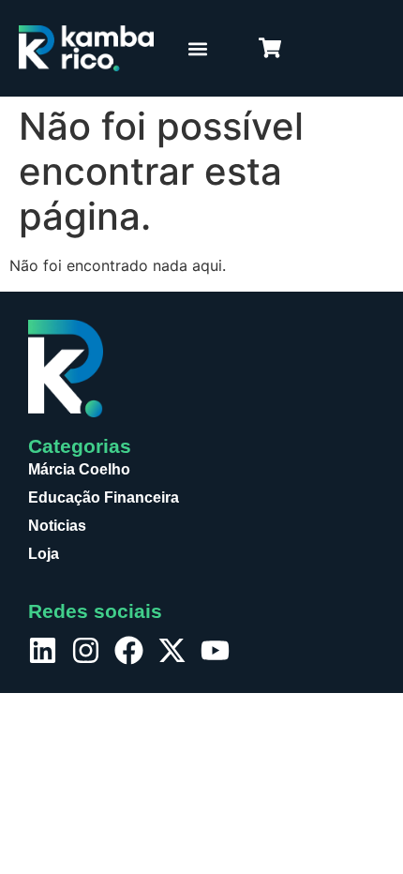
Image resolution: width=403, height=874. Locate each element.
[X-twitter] (172, 650)
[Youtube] (215, 650)
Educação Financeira (103, 497)
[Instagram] (85, 650)
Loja (43, 554)
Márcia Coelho (79, 469)
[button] (197, 48)
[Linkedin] (42, 650)
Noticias (57, 526)
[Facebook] (128, 650)
